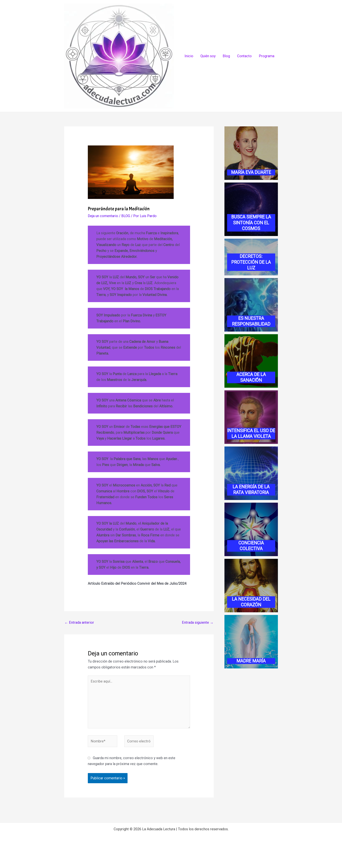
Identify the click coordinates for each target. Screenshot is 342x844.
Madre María (251, 660)
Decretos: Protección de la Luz (251, 262)
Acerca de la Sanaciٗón (251, 377)
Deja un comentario (103, 216)
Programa (266, 56)
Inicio (189, 56)
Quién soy (208, 56)
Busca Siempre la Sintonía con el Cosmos (251, 222)
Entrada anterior (79, 622)
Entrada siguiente (197, 622)
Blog (226, 56)
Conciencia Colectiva (251, 545)
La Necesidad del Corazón (251, 601)
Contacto (244, 56)
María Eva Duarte (251, 172)
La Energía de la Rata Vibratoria (251, 489)
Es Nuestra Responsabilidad (251, 321)
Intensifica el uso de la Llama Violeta (251, 433)
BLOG (125, 216)
